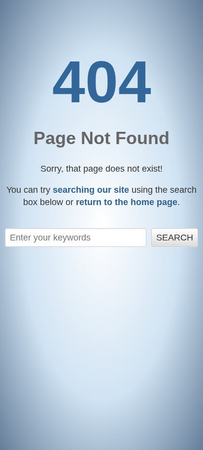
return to (126, 202)
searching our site (91, 190)
